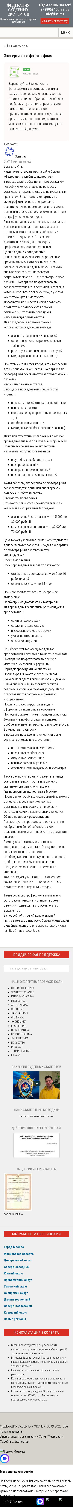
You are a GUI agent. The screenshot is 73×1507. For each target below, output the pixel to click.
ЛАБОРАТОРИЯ (19, 1013)
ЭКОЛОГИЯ (17, 1009)
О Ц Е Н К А (17, 1017)
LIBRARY (15, 1055)
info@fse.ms (54, 14)
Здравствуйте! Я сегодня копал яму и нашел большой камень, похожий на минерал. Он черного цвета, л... (39, 1362)
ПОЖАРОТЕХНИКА (21, 1034)
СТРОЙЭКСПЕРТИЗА (22, 988)
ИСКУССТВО (18, 1042)
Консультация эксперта (36, 1332)
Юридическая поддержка (36, 955)
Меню (65, 32)
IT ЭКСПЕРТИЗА (20, 1030)
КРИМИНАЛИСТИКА (22, 996)
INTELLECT (17, 1046)
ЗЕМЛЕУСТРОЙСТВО (22, 992)
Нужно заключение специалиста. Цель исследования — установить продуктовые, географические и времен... (39, 1383)
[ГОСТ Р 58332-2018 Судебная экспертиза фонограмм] (36, 1157)
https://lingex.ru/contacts (23, 930)
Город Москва (14, 1247)
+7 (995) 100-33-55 (54, 9)
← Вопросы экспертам (16, 45)
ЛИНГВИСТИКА (19, 1038)
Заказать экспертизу (55, 21)
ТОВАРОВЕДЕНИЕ (21, 1051)
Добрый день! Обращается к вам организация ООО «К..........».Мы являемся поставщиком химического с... (37, 1395)
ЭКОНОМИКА (18, 1021)
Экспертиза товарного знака (36, 1116)
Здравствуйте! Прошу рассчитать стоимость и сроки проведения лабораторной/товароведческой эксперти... (39, 1349)
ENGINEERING (18, 1026)
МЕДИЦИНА (18, 1000)
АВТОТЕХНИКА (19, 1005)
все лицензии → (13, 1214)
